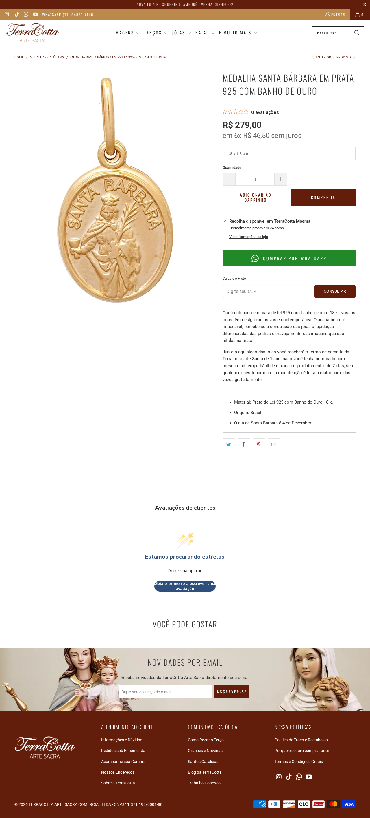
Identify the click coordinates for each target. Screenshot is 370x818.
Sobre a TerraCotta (118, 783)
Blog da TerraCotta (205, 772)
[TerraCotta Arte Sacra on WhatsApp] (25, 14)
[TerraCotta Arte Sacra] (32, 33)
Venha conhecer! (217, 4)
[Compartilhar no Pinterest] (259, 444)
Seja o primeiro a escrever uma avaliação (185, 586)
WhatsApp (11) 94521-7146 (68, 14)
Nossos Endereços (117, 772)
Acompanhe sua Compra (123, 761)
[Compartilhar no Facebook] (244, 444)
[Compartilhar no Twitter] (229, 444)
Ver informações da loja (248, 237)
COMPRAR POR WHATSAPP (294, 258)
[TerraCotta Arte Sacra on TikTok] (16, 14)
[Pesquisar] (357, 32)
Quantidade (232, 167)
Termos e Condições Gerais (299, 761)
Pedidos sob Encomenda (123, 750)
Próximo (344, 57)
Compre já (323, 197)
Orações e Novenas (205, 750)
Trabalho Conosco (204, 783)
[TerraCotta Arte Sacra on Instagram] (7, 14)
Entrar (338, 14)
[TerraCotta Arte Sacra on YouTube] (35, 14)
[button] (127, 32)
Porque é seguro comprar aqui (302, 750)
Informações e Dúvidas (121, 740)
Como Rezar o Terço (206, 740)
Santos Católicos (203, 761)
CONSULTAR (335, 291)
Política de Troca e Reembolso (301, 740)
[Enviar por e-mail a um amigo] (274, 444)
